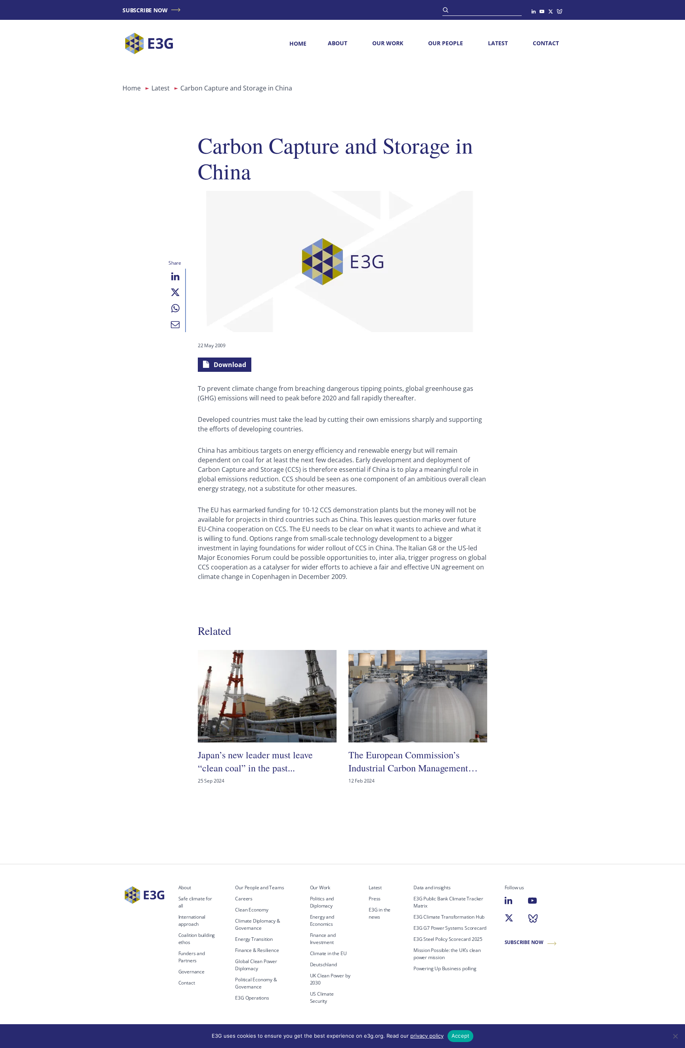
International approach (192, 920)
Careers (244, 898)
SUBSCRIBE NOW (144, 10)
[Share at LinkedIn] (175, 276)
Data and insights (432, 887)
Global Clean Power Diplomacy (256, 965)
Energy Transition (254, 939)
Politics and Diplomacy (322, 902)
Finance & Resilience (257, 950)
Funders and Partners (191, 957)
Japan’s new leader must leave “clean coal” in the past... (255, 761)
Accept (461, 1036)
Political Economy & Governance (256, 983)
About (337, 43)
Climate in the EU (328, 953)
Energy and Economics (322, 920)
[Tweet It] (175, 292)
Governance (191, 971)
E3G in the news (379, 913)
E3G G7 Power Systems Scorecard (449, 928)
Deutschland (323, 964)
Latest (498, 43)
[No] (675, 1036)
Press (375, 898)
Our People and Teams (259, 887)
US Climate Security (322, 997)
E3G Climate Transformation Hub (448, 916)
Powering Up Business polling (444, 968)
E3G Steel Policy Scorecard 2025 (447, 939)
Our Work (387, 43)
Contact (546, 43)
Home (297, 43)
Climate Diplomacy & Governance (257, 924)
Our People (445, 43)
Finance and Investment (323, 939)
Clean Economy (251, 909)
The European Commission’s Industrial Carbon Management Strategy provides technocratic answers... (408, 761)
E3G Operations (252, 997)
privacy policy (427, 1036)
